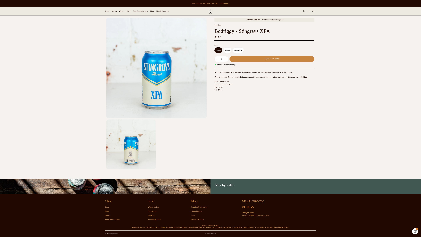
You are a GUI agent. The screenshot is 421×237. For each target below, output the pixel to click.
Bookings (151, 215)
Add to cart (273, 59)
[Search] (303, 11)
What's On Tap (153, 207)
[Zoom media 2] (131, 144)
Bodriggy (217, 25)
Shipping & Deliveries (199, 207)
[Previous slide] (2, 3)
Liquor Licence (196, 211)
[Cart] (313, 11)
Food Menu (152, 211)
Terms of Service (197, 219)
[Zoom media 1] (156, 68)
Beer (107, 207)
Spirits (107, 215)
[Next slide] (418, 3)
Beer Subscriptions (112, 219)
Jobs (193, 215)
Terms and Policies (210, 233)
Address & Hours (154, 219)
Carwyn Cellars (114, 233)
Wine (107, 211)
